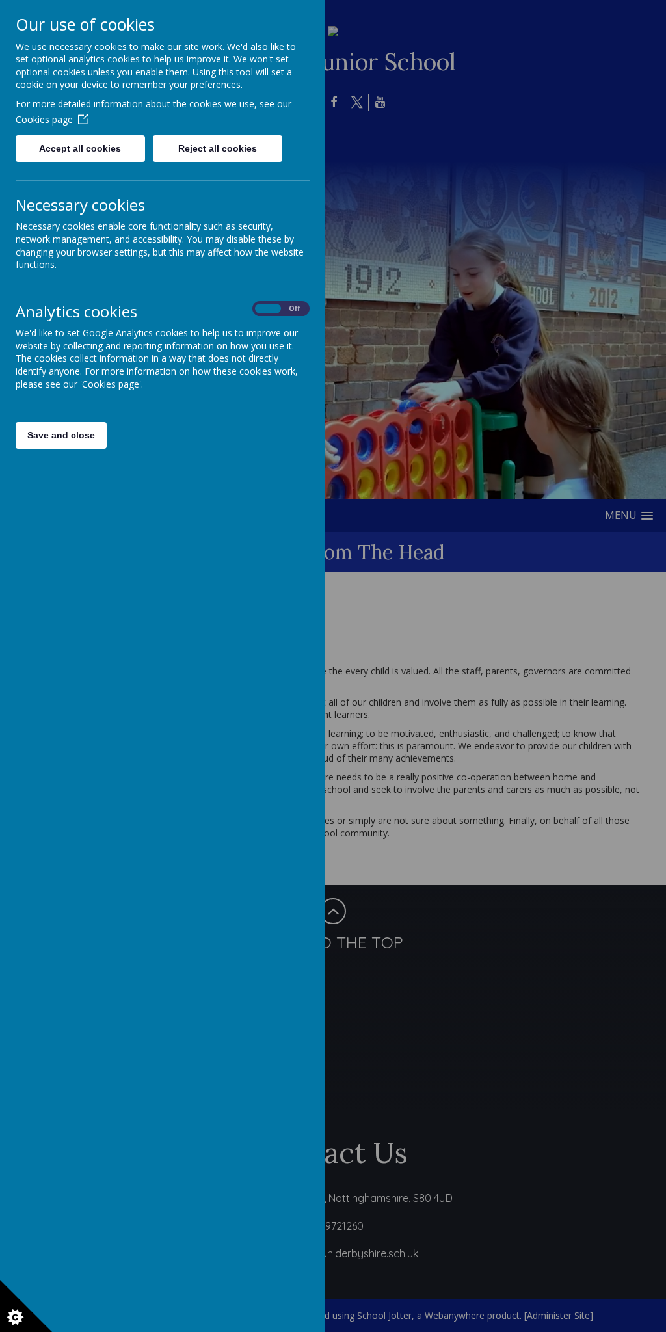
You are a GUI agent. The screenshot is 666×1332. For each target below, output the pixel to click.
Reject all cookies (217, 148)
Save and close (61, 435)
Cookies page (44, 119)
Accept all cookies (80, 148)
